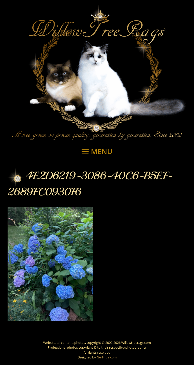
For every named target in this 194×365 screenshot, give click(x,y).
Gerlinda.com (107, 357)
